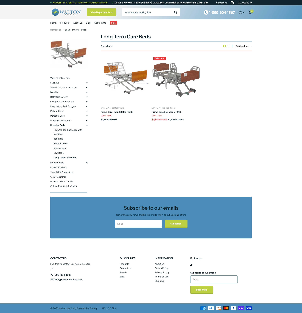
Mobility (54, 92)
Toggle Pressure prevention (87, 120)
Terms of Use (161, 276)
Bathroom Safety (59, 96)
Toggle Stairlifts (87, 83)
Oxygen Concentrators (62, 101)
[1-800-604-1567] (219, 12)
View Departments (100, 12)
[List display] (228, 46)
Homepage (55, 29)
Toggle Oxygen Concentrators (87, 101)
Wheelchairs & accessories (64, 87)
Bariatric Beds (60, 143)
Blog (88, 22)
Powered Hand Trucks (61, 181)
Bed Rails (58, 138)
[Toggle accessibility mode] (232, 3)
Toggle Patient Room (87, 111)
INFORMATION (164, 258)
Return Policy (161, 268)
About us (77, 22)
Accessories (59, 148)
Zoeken (175, 12)
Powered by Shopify (86, 308)
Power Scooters (58, 167)
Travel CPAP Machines (61, 172)
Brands (123, 272)
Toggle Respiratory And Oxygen (87, 106)
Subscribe (176, 223)
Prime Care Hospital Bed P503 (117, 112)
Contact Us (100, 22)
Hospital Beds (57, 125)
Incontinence (57, 162)
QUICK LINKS (127, 258)
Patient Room (57, 111)
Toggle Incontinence (87, 162)
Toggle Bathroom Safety (87, 97)
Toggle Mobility (87, 92)
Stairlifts (54, 82)
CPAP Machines (58, 176)
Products (64, 22)
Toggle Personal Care (87, 116)
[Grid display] (224, 46)
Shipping (159, 280)
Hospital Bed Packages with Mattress (67, 132)
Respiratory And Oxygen (63, 106)
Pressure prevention (60, 120)
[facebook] (191, 265)
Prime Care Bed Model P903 (167, 112)
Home (53, 22)
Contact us (221, 2)
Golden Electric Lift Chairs (63, 186)
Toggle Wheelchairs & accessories (87, 87)
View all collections (60, 78)
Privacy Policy (162, 272)
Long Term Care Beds (64, 157)
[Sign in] (242, 12)
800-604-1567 (63, 275)
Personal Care (57, 115)
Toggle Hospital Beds (87, 125)
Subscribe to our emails (203, 272)
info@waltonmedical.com (68, 279)
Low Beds (58, 152)
